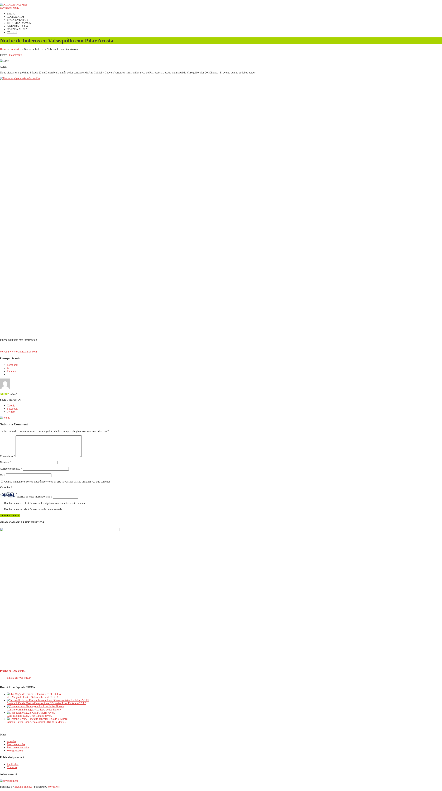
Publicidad (12, 764)
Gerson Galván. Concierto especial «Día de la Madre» (36, 721)
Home (3, 49)
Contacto (12, 767)
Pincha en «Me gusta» (13, 670)
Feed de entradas (16, 744)
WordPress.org (15, 750)
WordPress (54, 786)
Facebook (12, 408)
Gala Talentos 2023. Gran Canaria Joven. (29, 715)
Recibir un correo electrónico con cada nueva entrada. (33, 509)
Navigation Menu (9, 7)
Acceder (11, 741)
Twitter (11, 411)
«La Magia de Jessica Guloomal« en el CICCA (32, 697)
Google (11, 405)
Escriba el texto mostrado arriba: (34, 496)
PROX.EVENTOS (17, 19)
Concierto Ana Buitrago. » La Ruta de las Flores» (34, 709)
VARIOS (12, 32)
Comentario (7, 456)
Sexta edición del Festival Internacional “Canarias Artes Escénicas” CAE (46, 703)
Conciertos (15, 49)
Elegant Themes (23, 786)
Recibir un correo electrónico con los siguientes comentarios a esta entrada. (44, 503)
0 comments (15, 54)
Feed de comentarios (18, 747)
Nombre (5, 462)
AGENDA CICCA (17, 25)
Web (2, 475)
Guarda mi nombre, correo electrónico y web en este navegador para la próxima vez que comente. (57, 481)
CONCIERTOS (16, 16)
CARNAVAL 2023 (17, 29)
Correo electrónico (11, 468)
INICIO (11, 13)
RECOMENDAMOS (19, 22)
